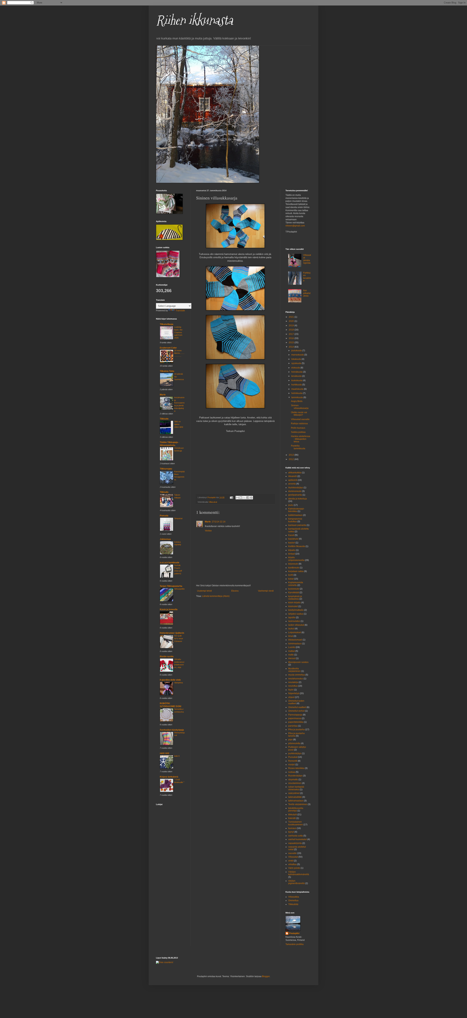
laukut (291, 628)
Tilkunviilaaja (166, 324)
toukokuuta (297, 380)
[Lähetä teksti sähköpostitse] (231, 497)
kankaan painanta (297, 525)
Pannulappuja (295, 714)
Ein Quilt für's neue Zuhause (178, 638)
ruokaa (291, 772)
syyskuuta (296, 363)
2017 (291, 334)
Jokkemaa (165, 539)
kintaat (291, 554)
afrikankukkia (294, 472)
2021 (291, 317)
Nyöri (291, 689)
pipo (290, 739)
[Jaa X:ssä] (244, 497)
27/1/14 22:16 (218, 521)
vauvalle (292, 853)
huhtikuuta (296, 384)
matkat (291, 651)
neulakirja (293, 682)
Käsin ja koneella (168, 609)
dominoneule (294, 491)
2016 (291, 338)
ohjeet (291, 697)
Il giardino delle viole (170, 680)
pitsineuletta (294, 743)
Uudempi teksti (204, 591)
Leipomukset (294, 632)
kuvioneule (293, 589)
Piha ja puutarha (296, 729)
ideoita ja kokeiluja (297, 498)
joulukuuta (296, 350)
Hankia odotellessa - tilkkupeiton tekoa (300, 439)
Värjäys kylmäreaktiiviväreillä (298, 873)
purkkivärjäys (294, 753)
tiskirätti (292, 818)
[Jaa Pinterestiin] (251, 497)
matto (291, 654)
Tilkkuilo (164, 492)
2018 (291, 329)
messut (291, 658)
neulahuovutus (295, 678)
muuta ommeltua (296, 674)
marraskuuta (297, 354)
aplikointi (292, 480)
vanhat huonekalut (297, 839)
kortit (290, 575)
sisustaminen (294, 783)
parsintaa (293, 726)
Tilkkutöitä (293, 904)
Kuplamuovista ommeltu (295, 583)
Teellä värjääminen (297, 804)
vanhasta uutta (295, 835)
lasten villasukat (296, 625)
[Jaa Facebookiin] (248, 497)
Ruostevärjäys (295, 775)
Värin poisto (294, 868)
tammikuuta (297, 397)
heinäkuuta (297, 372)
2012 (291, 459)
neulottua (293, 686)
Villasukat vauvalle (300, 419)
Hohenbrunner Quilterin (172, 633)
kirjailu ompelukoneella (296, 558)
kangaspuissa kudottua (295, 520)
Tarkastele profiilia (294, 944)
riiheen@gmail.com (295, 225)
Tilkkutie (164, 418)
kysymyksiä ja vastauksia (295, 597)
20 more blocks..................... (179, 353)
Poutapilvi (294, 933)
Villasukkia (293, 897)
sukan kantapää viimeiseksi (296, 788)
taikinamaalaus (295, 800)
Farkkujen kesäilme (307, 277)
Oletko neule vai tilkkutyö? (299, 413)
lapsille (291, 617)
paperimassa (294, 718)
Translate (180, 310)
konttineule (293, 567)
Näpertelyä (293, 693)
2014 (291, 347)
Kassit (291, 535)
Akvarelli (292, 476)
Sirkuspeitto (179, 589)
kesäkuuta (296, 376)
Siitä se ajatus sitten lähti (178, 424)
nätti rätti (164, 753)
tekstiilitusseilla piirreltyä (295, 809)
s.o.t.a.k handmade (169, 562)
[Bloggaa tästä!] (241, 497)
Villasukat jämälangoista (307, 259)
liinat (290, 636)
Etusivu (235, 591)
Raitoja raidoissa (299, 423)
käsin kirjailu (294, 602)
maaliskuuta (297, 389)
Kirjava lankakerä (169, 776)
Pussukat (292, 757)
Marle (208, 521)
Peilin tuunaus (298, 428)
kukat (291, 579)
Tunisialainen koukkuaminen (295, 823)
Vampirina (178, 683)
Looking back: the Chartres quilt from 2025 (178, 332)
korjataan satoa (296, 571)
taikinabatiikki (295, 797)
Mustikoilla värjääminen (294, 669)
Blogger (266, 976)
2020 (291, 321)
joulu (290, 505)
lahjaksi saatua (295, 614)
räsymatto (293, 779)
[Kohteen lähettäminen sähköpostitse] (237, 497)
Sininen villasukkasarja (299, 406)
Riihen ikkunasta (194, 20)
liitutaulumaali (295, 639)
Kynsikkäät (293, 592)
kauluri (291, 542)
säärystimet (294, 793)
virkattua (292, 864)
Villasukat (213, 502)
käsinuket (293, 606)
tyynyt (291, 832)
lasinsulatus (294, 621)
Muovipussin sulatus (298, 662)
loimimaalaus (295, 643)
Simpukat (178, 518)
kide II (177, 756)
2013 (291, 455)
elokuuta (295, 367)
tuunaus (292, 828)
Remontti (292, 761)
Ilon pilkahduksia (306, 293)
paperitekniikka (295, 722)
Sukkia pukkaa (298, 432)
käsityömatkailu (296, 610)
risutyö (291, 764)
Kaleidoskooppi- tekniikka (296, 510)
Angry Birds (296, 401)
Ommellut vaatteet (297, 707)
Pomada (164, 515)
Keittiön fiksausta (296, 546)
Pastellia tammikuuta (298, 447)
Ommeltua (293, 900)
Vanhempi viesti (266, 591)
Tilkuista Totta (167, 371)
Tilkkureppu (166, 468)
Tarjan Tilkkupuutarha (171, 586)
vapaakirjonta (295, 843)
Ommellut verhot (296, 711)
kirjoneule (293, 564)
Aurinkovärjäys (295, 487)
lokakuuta (296, 359)
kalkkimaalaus (295, 515)
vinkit (290, 860)
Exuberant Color (168, 348)
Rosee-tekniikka (296, 768)
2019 (291, 325)
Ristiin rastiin (166, 656)
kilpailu (291, 550)
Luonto (291, 647)
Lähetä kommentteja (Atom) (215, 596)
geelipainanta (295, 495)
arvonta (292, 483)
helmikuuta (297, 393)
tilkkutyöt (292, 814)
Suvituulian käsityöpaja (172, 730)
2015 (291, 342)
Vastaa (208, 530)
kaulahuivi (293, 539)
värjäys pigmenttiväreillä (296, 882)
